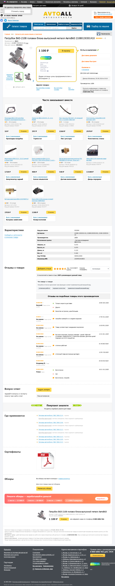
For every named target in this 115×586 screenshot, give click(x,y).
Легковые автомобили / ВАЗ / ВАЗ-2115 (51, 436)
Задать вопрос (44, 390)
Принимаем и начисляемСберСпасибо (107, 563)
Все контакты (37, 566)
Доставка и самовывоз (39, 559)
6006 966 (88, 92)
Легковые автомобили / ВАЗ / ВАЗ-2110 (51, 442)
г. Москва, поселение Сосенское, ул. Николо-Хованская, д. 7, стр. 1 (82, 574)
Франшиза (93, 2)
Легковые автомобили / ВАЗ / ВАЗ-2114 (51, 415)
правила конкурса (64, 478)
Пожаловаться (98, 555)
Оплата (32, 2)
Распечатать (105, 34)
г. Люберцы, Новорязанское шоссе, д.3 (73, 559)
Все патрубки (71, 88)
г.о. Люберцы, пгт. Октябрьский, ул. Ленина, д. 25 (77, 567)
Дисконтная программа (53, 2)
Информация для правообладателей (41, 582)
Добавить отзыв (44, 269)
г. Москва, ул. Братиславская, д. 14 (72, 561)
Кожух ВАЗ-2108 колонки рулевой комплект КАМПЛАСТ (42, 199)
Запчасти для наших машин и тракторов (28, 34)
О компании (36, 552)
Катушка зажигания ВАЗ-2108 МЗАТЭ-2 (16, 199)
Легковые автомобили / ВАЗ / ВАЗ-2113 (51, 429)
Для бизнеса (8, 565)
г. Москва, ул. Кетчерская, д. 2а (71, 552)
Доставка (24, 2)
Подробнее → (101, 498)
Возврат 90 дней (77, 5)
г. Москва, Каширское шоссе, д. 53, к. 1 (73, 555)
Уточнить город (17, 11)
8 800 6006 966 (13, 15)
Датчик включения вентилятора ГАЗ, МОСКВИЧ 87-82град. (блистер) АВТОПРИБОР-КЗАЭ (70, 159)
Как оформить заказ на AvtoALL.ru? (43, 554)
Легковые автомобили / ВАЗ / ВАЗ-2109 (51, 439)
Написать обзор (44, 488)
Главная (7, 34)
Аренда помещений (10, 567)
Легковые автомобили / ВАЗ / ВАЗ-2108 (51, 422)
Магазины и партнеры (70, 2)
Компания (84, 2)
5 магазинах (85, 69)
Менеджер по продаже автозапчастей (16, 552)
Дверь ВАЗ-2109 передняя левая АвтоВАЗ (96, 159)
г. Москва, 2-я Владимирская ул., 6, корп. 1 (74, 563)
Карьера (7, 549)
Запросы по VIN (76, 24)
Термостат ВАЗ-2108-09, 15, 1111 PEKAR (42, 118)
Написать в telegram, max (44, 569)
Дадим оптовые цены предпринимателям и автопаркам (55, 77)
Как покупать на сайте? (105, 14)
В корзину (66, 51)
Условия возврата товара (40, 563)
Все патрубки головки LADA (43, 88)
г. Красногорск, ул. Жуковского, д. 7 (72, 572)
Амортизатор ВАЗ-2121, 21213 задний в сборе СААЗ (16, 159)
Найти (74, 28)
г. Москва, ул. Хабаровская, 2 (70, 557)
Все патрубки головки (58, 88)
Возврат (40, 2)
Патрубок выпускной (45, 418)
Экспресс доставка (39, 5)
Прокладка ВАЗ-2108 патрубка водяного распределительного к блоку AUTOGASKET (15, 119)
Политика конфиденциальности (21, 582)
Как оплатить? (37, 557)
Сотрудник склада (9, 557)
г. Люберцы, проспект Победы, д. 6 (72, 570)
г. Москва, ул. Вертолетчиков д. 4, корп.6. (74, 565)
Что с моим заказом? (39, 561)
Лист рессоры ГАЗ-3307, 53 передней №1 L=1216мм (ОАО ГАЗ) (71, 118)
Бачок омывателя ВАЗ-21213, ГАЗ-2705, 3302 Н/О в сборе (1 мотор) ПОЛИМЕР (44, 159)
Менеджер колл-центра (11, 554)
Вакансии (102, 2)
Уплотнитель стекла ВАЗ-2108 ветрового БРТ (95, 118)
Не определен (12, 2)
